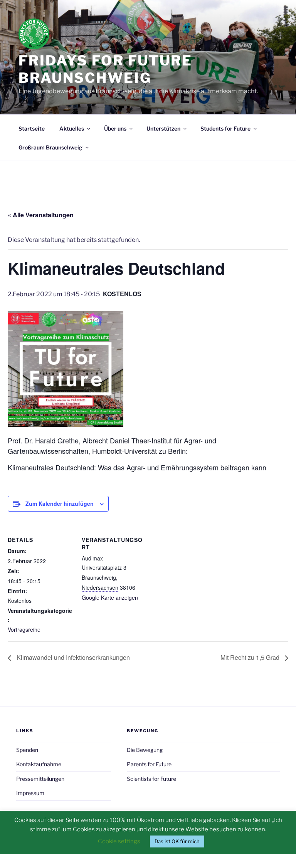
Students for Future (225, 128)
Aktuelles (71, 128)
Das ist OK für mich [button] (177, 841)
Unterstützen (163, 128)
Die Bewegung (145, 750)
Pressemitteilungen (40, 778)
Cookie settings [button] (119, 841)
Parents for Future (149, 764)
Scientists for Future (151, 778)
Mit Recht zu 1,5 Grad (250, 657)
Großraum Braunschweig (50, 147)
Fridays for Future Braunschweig (105, 69)
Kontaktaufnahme (38, 764)
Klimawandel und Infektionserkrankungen (72, 657)
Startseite (31, 128)
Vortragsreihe (24, 629)
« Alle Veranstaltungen (41, 214)
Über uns (115, 128)
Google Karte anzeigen (110, 597)
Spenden (27, 750)
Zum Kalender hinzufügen (59, 503)
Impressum (30, 793)
